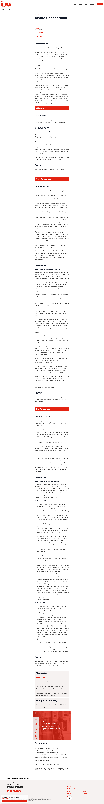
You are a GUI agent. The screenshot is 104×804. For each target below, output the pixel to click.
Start (75, 4)
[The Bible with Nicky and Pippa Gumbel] (6, 4)
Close (14, 800)
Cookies (69, 793)
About (80, 4)
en (9, 10)
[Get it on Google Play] (19, 787)
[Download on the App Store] (10, 787)
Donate (92, 4)
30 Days (69, 784)
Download (99, 4)
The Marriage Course (72, 788)
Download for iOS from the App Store (51, 728)
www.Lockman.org (44, 765)
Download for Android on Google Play (51, 729)
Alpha (84, 784)
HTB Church (85, 786)
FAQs (86, 4)
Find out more (5, 798)
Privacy (84, 791)
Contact (69, 786)
